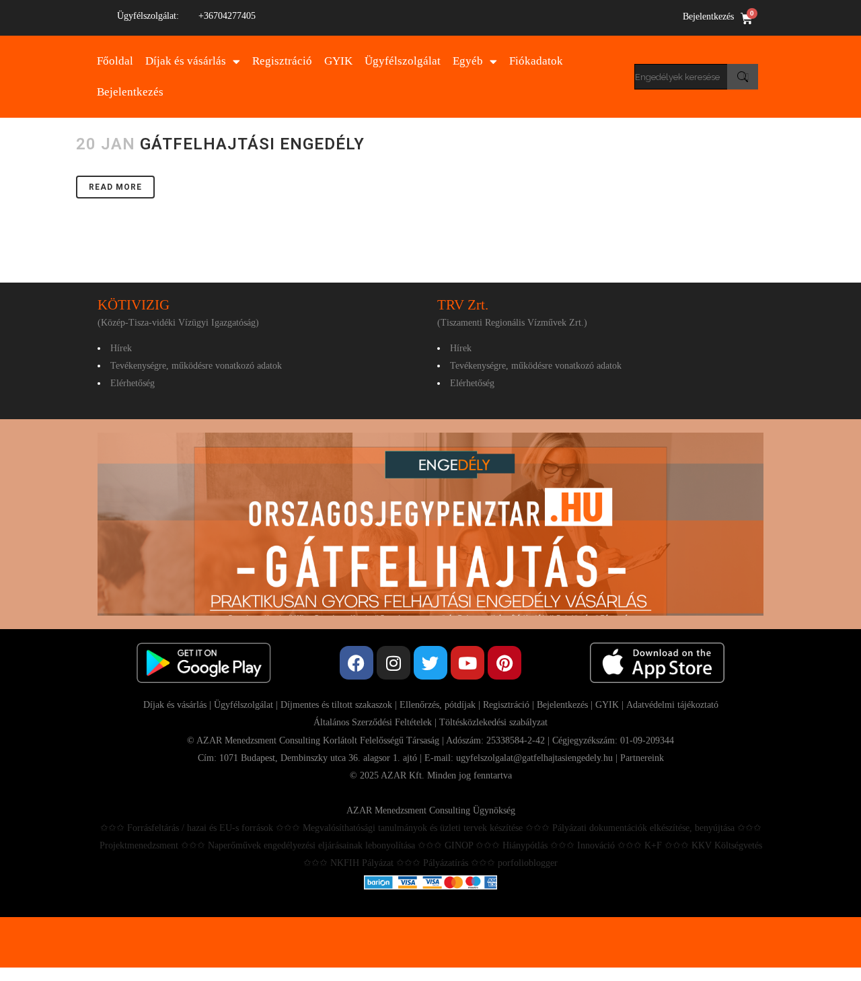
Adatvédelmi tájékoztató (672, 705)
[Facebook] (356, 663)
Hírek (121, 348)
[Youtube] (467, 663)
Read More (115, 187)
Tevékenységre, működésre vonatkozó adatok (196, 366)
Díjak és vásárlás (185, 60)
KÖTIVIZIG (134, 305)
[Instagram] (393, 663)
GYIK (338, 60)
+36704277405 (227, 16)
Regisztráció (282, 60)
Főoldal (115, 60)
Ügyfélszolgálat (403, 60)
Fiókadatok (536, 60)
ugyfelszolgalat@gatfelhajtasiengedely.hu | (538, 758)
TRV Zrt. (462, 305)
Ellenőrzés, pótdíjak (438, 705)
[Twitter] (430, 663)
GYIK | (610, 705)
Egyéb (468, 60)
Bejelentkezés (708, 16)
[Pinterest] (504, 663)
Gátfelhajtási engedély (252, 144)
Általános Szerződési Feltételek (372, 722)
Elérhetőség (132, 383)
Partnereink (642, 758)
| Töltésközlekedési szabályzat (490, 722)
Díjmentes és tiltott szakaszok (336, 705)
